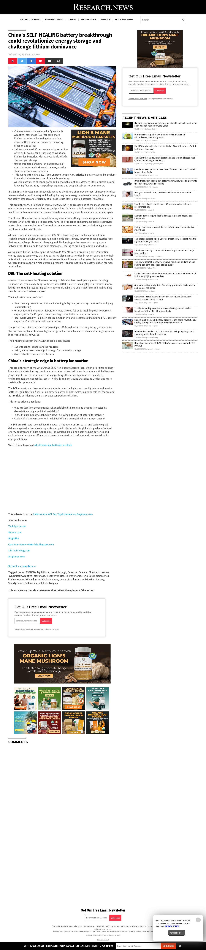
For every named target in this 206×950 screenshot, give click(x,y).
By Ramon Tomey (151, 338)
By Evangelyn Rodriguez (154, 164)
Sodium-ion (31, 583)
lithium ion (31, 579)
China (92, 572)
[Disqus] (62, 784)
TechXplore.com (17, 526)
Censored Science (77, 572)
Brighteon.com (16, 556)
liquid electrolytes (99, 575)
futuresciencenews (30, 20)
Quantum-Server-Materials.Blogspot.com (31, 544)
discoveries (102, 572)
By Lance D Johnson (152, 349)
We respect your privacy (87, 931)
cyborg (72, 20)
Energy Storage (74, 575)
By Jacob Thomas (151, 141)
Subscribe (168, 946)
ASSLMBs (31, 572)
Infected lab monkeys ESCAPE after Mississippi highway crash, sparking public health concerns (164, 333)
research (105, 20)
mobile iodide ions (48, 579)
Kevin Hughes (32, 54)
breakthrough (88, 20)
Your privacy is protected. (23, 629)
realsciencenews (124, 20)
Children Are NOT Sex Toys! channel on (63, 514)
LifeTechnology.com (19, 550)
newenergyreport (54, 20)
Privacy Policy (103, 940)
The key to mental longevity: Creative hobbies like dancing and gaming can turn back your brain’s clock (164, 263)
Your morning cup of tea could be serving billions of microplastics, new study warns (159, 136)
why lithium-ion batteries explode (53, 445)
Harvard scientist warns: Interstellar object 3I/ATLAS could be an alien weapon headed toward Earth (165, 124)
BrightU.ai (13, 538)
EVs (86, 575)
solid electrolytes (48, 583)
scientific (76, 579)
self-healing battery (93, 579)
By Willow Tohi (150, 245)
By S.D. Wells (150, 152)
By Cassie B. (149, 210)
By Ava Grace (150, 199)
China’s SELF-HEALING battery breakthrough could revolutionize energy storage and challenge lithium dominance (165, 321)
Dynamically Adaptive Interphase (26, 575)
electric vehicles (55, 575)
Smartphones (16, 583)
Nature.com (14, 532)
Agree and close (177, 933)
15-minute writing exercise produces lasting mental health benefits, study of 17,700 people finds (162, 309)
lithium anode (16, 579)
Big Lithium (43, 572)
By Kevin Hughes (151, 129)
